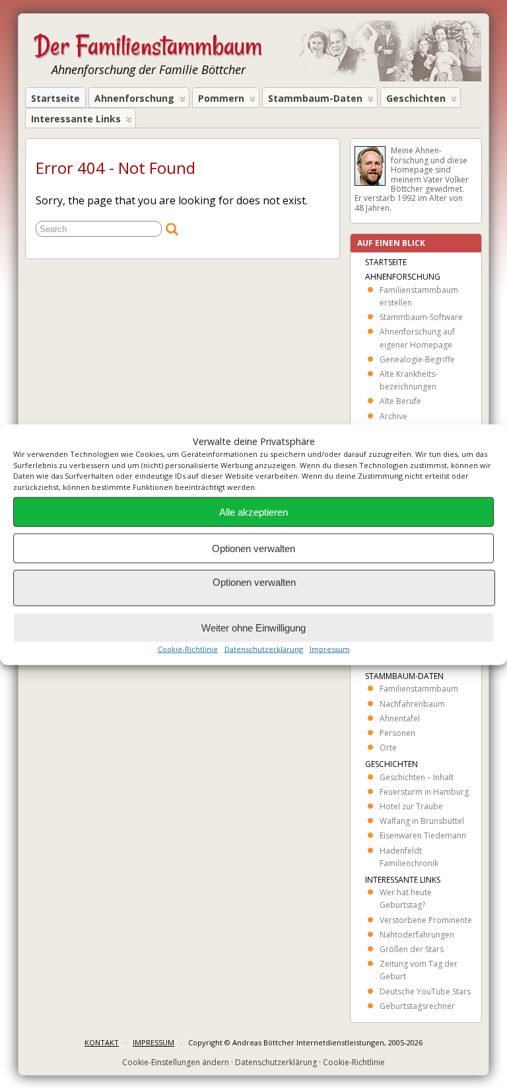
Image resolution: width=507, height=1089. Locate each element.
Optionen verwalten (253, 547)
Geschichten (416, 98)
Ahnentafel (400, 718)
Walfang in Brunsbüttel (422, 821)
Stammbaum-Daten (315, 98)
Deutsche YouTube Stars (425, 991)
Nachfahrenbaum (412, 703)
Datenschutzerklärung (263, 649)
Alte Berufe (400, 401)
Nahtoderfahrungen (417, 934)
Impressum (330, 649)
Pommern (221, 98)
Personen (397, 733)
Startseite (55, 98)
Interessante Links (76, 118)
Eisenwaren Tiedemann (423, 835)
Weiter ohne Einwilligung (253, 627)
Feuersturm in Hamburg (424, 791)
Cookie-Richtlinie (188, 649)
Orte (388, 747)
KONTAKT (101, 1042)
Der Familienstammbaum (148, 45)
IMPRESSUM (153, 1042)
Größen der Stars (412, 949)
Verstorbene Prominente (426, 920)
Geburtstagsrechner (417, 1006)
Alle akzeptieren (253, 511)
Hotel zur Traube (411, 806)
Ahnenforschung (134, 98)
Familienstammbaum (419, 688)
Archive (393, 416)
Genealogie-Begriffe (417, 359)
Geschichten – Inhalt (417, 777)
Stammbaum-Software (421, 317)
